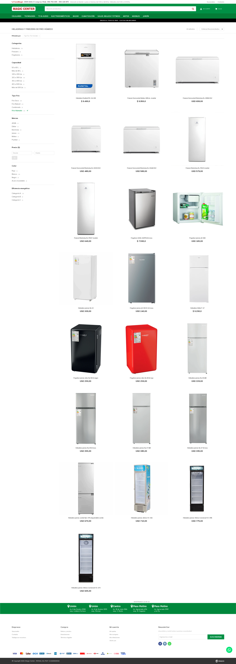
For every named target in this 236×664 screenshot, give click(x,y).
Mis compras (114, 634)
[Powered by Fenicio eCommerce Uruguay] (220, 661)
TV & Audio (43, 16)
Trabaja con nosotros (19, 637)
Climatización (88, 16)
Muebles (136, 16)
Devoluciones (65, 634)
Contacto (221, 2)
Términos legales (66, 637)
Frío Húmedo (31, 36)
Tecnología (29, 16)
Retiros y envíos (66, 631)
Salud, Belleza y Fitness (109, 16)
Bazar (76, 16)
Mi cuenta (113, 631)
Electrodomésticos (60, 16)
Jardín (146, 16)
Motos (126, 16)
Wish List (113, 640)
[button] (193, 8)
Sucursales (211, 2)
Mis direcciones (115, 637)
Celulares (16, 16)
